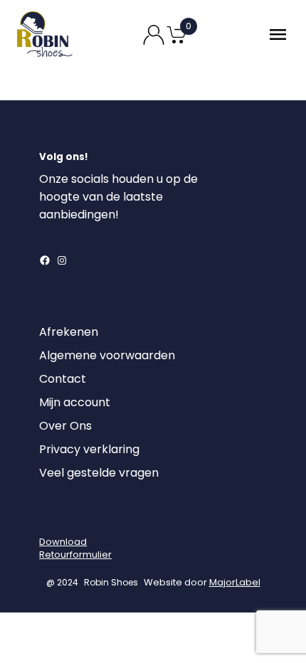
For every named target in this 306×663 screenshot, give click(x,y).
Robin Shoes (111, 582)
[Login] (52, 517)
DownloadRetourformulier (75, 548)
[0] (176, 42)
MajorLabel (234, 582)
